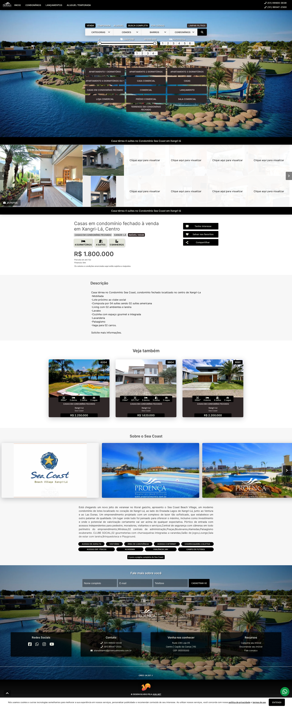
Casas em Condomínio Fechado (105, 89)
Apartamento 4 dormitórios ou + (105, 80)
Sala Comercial (187, 99)
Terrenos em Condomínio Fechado (146, 108)
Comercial (146, 89)
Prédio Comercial (146, 99)
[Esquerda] (3, 176)
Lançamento (187, 89)
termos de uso (259, 702)
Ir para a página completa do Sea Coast (146, 557)
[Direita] (289, 176)
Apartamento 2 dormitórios (146, 71)
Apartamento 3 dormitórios (187, 71)
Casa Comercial (146, 80)
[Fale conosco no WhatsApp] (37, 644)
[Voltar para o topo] (7, 693)
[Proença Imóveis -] (146, 616)
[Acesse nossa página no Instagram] (44, 644)
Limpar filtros (197, 25)
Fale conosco (250, 650)
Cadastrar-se (199, 583)
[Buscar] (202, 32)
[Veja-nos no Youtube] (52, 644)
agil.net (157, 694)
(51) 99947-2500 (277, 7)
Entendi (276, 702)
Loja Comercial (105, 99)
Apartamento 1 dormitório (105, 71)
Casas (187, 80)
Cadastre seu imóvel (251, 643)
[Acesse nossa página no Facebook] (30, 644)
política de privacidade (239, 702)
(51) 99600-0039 (277, 3)
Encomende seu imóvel (251, 646)
